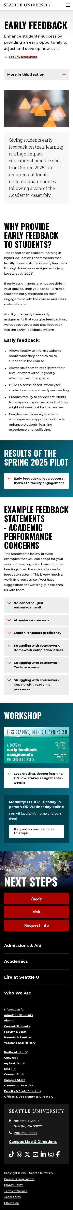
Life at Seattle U (21, 977)
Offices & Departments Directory (28, 1096)
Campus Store (14, 1080)
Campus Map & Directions (33, 1142)
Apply (36, 898)
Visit (37, 912)
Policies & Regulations (19, 1179)
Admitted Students (18, 1015)
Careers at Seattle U (19, 1085)
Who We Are (17, 993)
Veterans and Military (19, 1042)
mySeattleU (12, 1063)
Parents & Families (18, 1037)
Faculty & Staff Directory (22, 1091)
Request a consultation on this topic (34, 831)
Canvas (9, 1057)
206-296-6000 (25, 1133)
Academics (16, 961)
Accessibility (12, 1196)
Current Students (17, 1026)
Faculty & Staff (15, 1031)
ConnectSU (12, 1074)
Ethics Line (11, 1203)
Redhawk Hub (14, 1052)
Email (8, 1068)
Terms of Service (15, 1191)
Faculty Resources (23, 57)
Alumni (9, 1020)
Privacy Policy (13, 1184)
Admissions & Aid (22, 945)
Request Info (36, 925)
